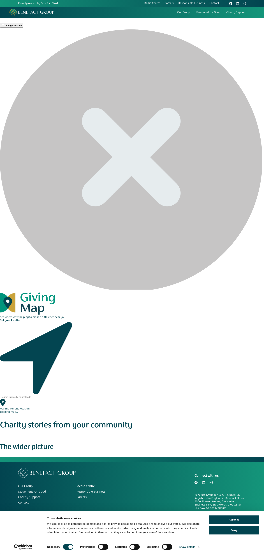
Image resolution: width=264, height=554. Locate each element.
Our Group (183, 12)
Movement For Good (32, 492)
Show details (187, 546)
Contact (214, 3)
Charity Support (236, 12)
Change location (13, 25)
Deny (234, 530)
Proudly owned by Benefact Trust (38, 3)
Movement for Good (208, 12)
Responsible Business (191, 3)
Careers (169, 3)
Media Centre (152, 3)
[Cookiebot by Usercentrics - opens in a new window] (23, 547)
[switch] (103, 547)
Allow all (234, 519)
